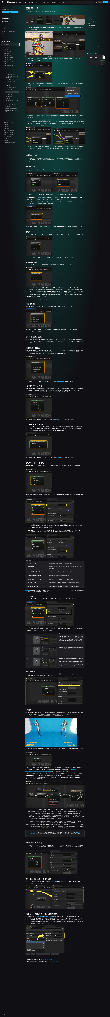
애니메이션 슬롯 (9, 96)
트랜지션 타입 (60, 381)
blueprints (33, 953)
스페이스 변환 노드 (11, 89)
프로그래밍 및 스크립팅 (8, 61)
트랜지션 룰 (53, 881)
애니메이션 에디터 (9, 69)
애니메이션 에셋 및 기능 (10, 104)
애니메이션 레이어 (38, 916)
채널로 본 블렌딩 (91, 25)
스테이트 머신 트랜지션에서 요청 (95, 46)
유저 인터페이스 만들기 (8, 122)
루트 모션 (27, 590)
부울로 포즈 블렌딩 (92, 31)
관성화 (89, 42)
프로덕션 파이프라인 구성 (9, 130)
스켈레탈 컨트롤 (10, 94)
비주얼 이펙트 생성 (8, 59)
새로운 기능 (6, 49)
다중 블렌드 (90, 27)
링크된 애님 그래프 (48, 916)
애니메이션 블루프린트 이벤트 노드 (12, 84)
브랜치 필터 (91, 38)
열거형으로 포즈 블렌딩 (93, 35)
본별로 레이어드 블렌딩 (93, 37)
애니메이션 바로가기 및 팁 (10, 113)
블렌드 (89, 23)
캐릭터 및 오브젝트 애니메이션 (10, 65)
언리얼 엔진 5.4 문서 (6, 47)
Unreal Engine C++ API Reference (11, 146)
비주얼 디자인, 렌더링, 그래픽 (10, 57)
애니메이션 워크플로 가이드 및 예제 (11, 111)
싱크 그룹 (8, 98)
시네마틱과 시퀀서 (8, 116)
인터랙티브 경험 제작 (8, 63)
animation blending (46, 953)
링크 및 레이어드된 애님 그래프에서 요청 (96, 48)
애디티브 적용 (91, 21)
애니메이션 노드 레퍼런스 (11, 81)
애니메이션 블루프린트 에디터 (12, 74)
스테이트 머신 (9, 79)
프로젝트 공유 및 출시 (8, 134)
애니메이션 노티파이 (34, 833)
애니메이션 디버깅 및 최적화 (11, 108)
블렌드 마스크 (54, 674)
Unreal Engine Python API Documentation (9, 143)
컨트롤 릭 (6, 118)
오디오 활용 (6, 126)
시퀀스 (77, 832)
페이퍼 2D (7, 120)
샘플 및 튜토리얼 (7, 136)
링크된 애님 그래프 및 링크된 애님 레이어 (41, 771)
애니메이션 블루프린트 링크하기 (12, 101)
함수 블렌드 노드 (91, 29)
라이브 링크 (7, 106)
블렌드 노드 (28, 771)
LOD (37, 197)
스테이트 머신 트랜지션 (76, 769)
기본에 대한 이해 (7, 51)
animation (28, 953)
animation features (54, 953)
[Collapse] (2, 65)
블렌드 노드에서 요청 (92, 44)
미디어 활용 (6, 128)
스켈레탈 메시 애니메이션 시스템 (11, 67)
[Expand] (2, 49)
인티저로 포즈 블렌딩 (92, 33)
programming (38, 953)
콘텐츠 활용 (6, 53)
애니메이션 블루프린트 (10, 72)
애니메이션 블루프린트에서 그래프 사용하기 (12, 77)
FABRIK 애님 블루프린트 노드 (13, 87)
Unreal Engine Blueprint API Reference (9, 139)
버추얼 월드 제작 (7, 55)
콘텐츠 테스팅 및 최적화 (9, 132)
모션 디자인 (6, 124)
